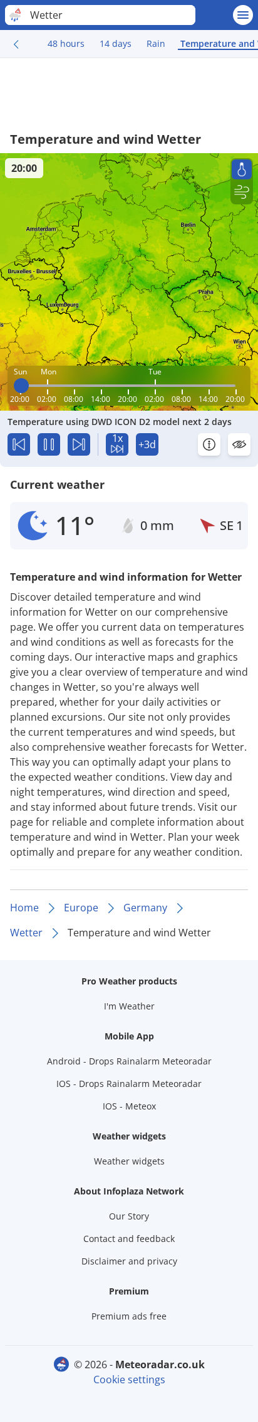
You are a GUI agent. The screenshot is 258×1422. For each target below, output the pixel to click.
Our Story (129, 1216)
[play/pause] (49, 444)
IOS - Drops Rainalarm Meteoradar (129, 1083)
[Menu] (243, 15)
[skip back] (19, 444)
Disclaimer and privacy (129, 1261)
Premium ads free (129, 1316)
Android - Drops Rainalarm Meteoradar (129, 1061)
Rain (156, 43)
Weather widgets (129, 1161)
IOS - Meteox (129, 1106)
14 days (116, 43)
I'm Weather (129, 1006)
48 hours (66, 43)
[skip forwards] (79, 444)
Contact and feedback (129, 1238)
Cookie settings (129, 1379)
